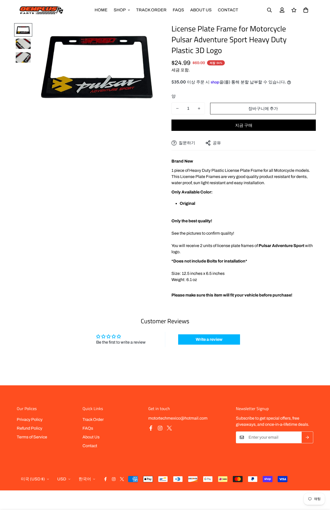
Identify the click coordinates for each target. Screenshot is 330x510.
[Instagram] (160, 428)
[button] (306, 10)
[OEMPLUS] (41, 10)
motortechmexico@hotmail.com (178, 418)
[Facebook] (150, 428)
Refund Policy (29, 428)
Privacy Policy (30, 419)
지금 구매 (243, 125)
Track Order (151, 10)
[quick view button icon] (147, 34)
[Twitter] (169, 428)
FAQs (178, 10)
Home (101, 10)
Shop (120, 10)
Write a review (209, 339)
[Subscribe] (307, 437)
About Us (201, 10)
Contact (228, 10)
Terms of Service (32, 437)
